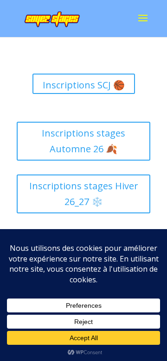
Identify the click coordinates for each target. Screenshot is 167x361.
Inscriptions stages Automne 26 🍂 (83, 141)
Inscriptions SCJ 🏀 (84, 85)
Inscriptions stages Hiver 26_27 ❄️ (83, 194)
